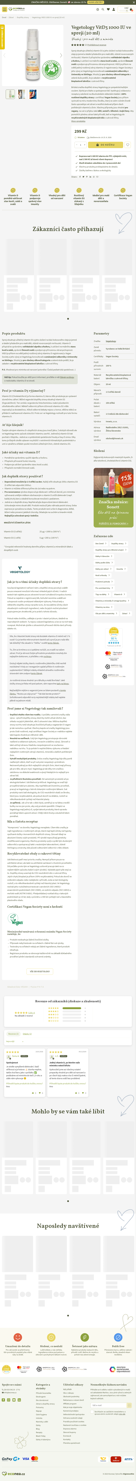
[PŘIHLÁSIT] (129, 1405)
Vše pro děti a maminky (105, 613)
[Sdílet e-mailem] (97, 177)
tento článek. (53, 643)
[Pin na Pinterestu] (87, 177)
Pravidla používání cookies (73, 1421)
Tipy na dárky (101, 594)
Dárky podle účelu (102, 563)
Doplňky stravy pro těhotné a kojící (109, 550)
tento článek (36, 673)
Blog (38, 1429)
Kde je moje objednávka (72, 1407)
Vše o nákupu (68, 1393)
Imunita (119, 569)
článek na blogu (67, 377)
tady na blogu (63, 683)
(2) (95, 44)
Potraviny (40, 1407)
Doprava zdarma (69, 1428)
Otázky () (27, 1033)
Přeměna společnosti (71, 1443)
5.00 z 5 (31, 1012)
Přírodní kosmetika (43, 1393)
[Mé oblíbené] (108, 9)
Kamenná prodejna (70, 1411)
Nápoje (39, 1411)
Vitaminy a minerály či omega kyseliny (111, 601)
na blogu (47, 656)
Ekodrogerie (41, 1396)
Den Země (99, 543)
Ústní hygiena (41, 1414)
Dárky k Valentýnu (43, 1439)
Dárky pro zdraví (102, 569)
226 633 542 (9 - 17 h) (12, 1389)
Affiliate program (69, 1403)
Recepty (39, 1432)
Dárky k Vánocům (102, 556)
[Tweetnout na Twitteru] (83, 177)
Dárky (38, 1425)
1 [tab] (68, 319)
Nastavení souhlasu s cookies (74, 1425)
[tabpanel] (19, 275)
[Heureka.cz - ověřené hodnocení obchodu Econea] (113, 647)
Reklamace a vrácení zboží (73, 1400)
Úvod (4, 17)
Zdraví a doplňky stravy (45, 1404)
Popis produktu (13, 333)
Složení (99, 451)
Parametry (101, 333)
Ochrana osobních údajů (72, 1418)
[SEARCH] (103, 9)
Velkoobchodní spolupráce (73, 1414)
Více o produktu (78, 121)
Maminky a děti (42, 1421)
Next (61, 55)
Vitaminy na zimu (102, 607)
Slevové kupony (69, 1432)
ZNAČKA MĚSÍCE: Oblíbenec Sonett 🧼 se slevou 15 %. (67, 2)
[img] (12, 1052)
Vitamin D (118, 594)
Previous (4, 55)
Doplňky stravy (117, 543)
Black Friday (41, 1436)
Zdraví (125, 613)
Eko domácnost (42, 1400)
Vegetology (111, 341)
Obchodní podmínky (71, 1396)
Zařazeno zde (103, 536)
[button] (127, 145)
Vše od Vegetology (40, 971)
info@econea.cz (10, 1392)
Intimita (39, 1418)
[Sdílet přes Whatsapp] (93, 177)
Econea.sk (67, 1436)
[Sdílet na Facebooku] (80, 177)
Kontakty (67, 1439)
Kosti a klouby (101, 575)
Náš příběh (67, 1389)
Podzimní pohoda (102, 582)
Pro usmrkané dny (102, 588)
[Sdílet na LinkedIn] (90, 177)
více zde (122, 1414)
